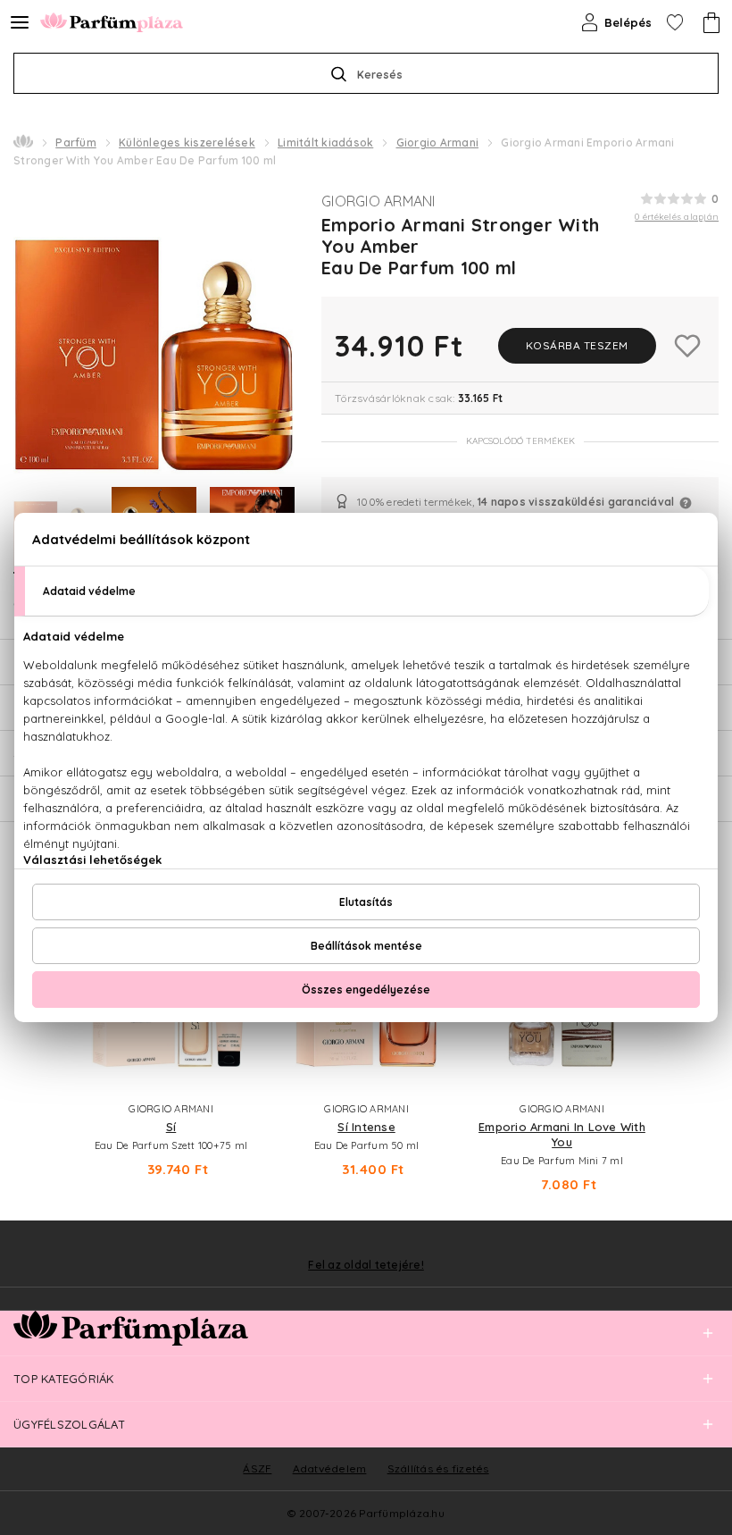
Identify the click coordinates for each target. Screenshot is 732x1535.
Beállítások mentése (366, 945)
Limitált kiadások (325, 142)
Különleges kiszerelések (187, 142)
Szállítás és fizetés (438, 1468)
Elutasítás (366, 902)
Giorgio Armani (437, 142)
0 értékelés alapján (677, 216)
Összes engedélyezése (366, 989)
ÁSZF (257, 1468)
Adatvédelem (330, 1468)
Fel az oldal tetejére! (366, 1265)
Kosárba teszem (577, 345)
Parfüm (75, 142)
